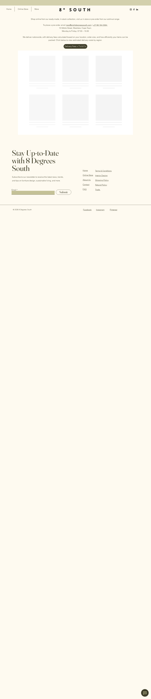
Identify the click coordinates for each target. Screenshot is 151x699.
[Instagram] (131, 9)
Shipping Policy (102, 152)
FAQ (84, 161)
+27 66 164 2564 (100, 25)
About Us (87, 152)
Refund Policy (101, 157)
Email (14, 162)
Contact (86, 157)
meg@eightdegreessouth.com (78, 25)
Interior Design (101, 148)
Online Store (88, 147)
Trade (97, 162)
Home (85, 143)
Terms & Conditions (103, 143)
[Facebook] (134, 9)
